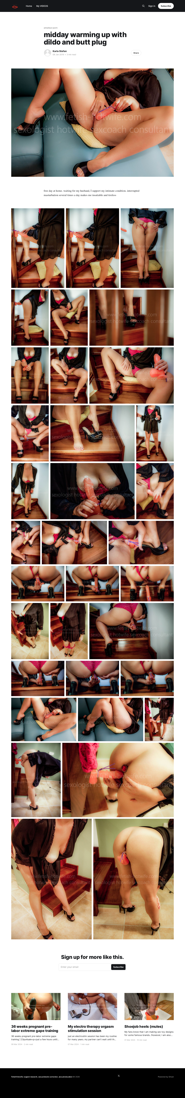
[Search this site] (143, 6)
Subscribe (166, 6)
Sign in (151, 6)
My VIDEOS (42, 6)
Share (136, 53)
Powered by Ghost (166, 1077)
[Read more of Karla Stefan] (47, 53)
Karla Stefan (60, 51)
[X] (119, 1076)
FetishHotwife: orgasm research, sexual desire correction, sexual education (42, 1077)
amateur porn (51, 27)
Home (29, 6)
